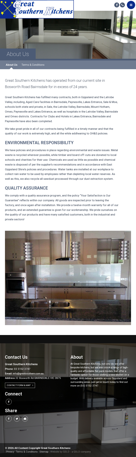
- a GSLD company (80, 451)
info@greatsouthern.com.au (24, 373)
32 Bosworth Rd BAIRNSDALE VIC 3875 (33, 378)
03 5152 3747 (17, 368)
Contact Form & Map (19, 385)
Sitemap (43, 451)
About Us (11, 64)
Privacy (10, 451)
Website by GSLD (59, 451)
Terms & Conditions (33, 64)
